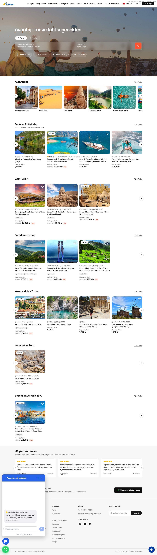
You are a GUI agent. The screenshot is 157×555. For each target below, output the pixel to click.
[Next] (141, 96)
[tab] (21, 38)
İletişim (99, 4)
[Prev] (16, 96)
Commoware (28, 534)
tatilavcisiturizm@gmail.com (90, 514)
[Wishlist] (42, 134)
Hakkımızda (56, 514)
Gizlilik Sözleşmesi (58, 535)
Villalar (72, 4)
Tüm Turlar (138, 82)
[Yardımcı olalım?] (5, 549)
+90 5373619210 (86, 510)
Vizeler (85, 4)
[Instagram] (80, 524)
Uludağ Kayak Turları (59, 521)
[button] (41, 3)
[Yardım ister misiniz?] (5, 541)
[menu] (37, 478)
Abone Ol (136, 513)
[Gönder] (41, 529)
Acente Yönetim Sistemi (135, 551)
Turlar (79, 4)
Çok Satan (85, 186)
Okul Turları (56, 531)
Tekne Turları (57, 528)
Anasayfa (30, 4)
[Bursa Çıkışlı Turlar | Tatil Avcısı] (9, 4)
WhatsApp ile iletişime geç (130, 490)
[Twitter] (90, 524)
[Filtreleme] (138, 46)
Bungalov (64, 4)
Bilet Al (92, 4)
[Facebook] (85, 524)
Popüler (51, 133)
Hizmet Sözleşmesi (59, 538)
